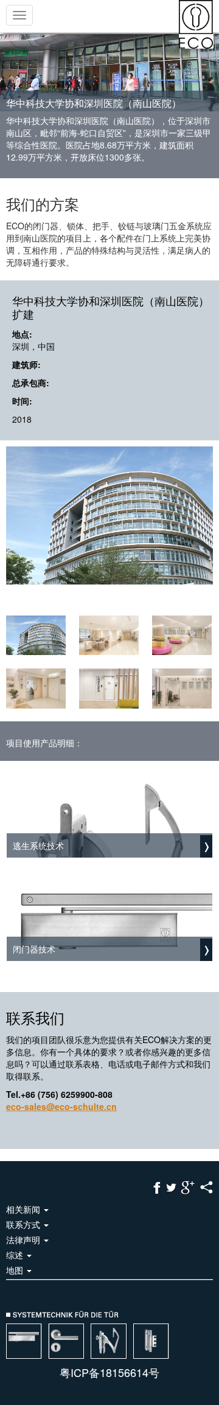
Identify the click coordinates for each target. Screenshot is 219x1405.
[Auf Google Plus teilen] (187, 1187)
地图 (16, 1270)
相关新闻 (24, 1209)
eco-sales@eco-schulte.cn (61, 1106)
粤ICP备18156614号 (109, 1372)
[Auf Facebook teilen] (156, 1187)
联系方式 (24, 1224)
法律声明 (24, 1239)
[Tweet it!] (171, 1187)
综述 (16, 1255)
